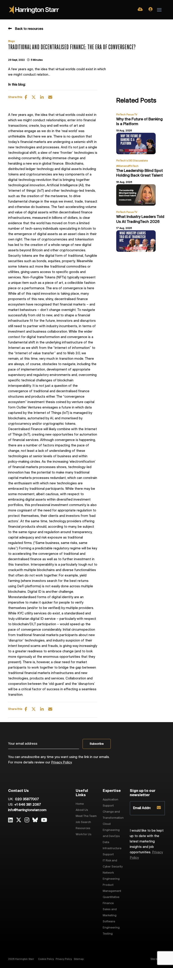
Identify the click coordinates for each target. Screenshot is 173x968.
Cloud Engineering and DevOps (111, 830)
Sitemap (79, 959)
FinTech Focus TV (126, 114)
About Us (82, 810)
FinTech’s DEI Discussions (132, 160)
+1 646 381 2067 (27, 805)
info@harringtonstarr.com (27, 810)
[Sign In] (150, 10)
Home (80, 804)
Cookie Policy (46, 959)
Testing (108, 933)
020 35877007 (26, 799)
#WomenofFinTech (127, 166)
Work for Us (83, 834)
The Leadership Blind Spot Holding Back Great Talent (139, 173)
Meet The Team (86, 816)
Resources (83, 828)
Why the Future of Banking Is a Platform (139, 121)
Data (106, 842)
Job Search (83, 822)
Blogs (11, 41)
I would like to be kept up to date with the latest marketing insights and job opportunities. (147, 844)
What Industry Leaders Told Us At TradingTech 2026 (140, 219)
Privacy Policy (61, 762)
